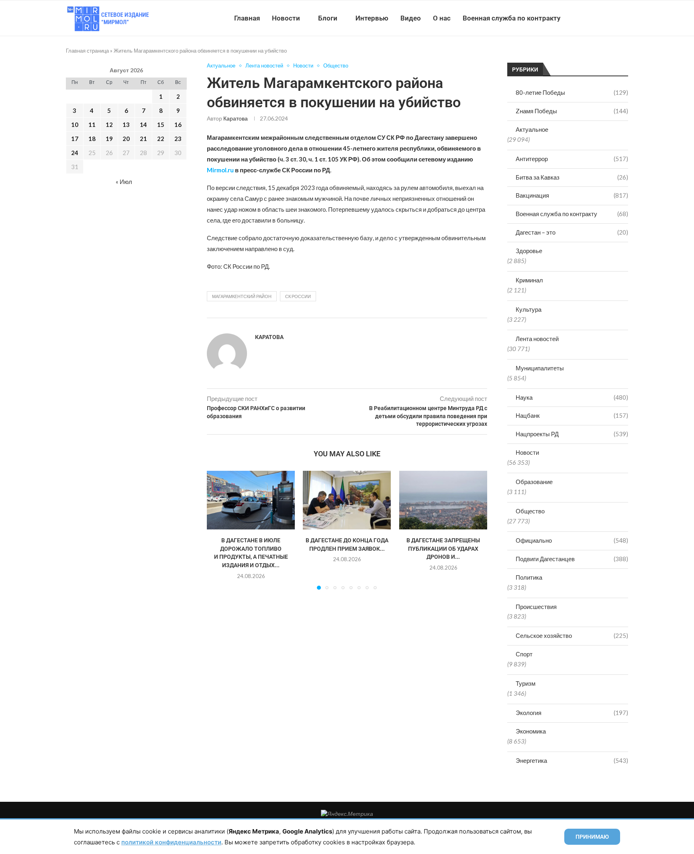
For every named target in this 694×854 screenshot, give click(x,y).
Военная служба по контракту (511, 18)
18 (92, 138)
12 (109, 124)
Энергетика (572, 760)
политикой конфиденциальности (171, 842)
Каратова (235, 118)
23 (178, 138)
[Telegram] (603, 18)
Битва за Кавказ (572, 177)
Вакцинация (572, 195)
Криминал (529, 280)
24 (74, 152)
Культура (528, 309)
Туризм (525, 683)
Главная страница (87, 50)
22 (160, 138)
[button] (218, 530)
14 (143, 124)
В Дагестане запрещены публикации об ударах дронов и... (443, 548)
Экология (572, 712)
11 (92, 124)
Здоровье (529, 250)
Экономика (531, 731)
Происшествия (536, 606)
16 (178, 124)
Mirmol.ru (220, 170)
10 (74, 124)
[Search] (624, 18)
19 (109, 138)
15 (160, 124)
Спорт (524, 654)
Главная (247, 18)
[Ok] (612, 18)
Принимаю (592, 837)
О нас (442, 18)
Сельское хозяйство (572, 635)
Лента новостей (537, 338)
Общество (530, 511)
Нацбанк (572, 415)
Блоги (327, 18)
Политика (529, 577)
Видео (410, 18)
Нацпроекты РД (572, 433)
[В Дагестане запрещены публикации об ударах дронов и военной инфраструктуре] (443, 500)
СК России (298, 296)
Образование (534, 481)
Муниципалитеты (540, 368)
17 (74, 138)
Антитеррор (572, 158)
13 (126, 124)
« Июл (124, 181)
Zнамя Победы (572, 110)
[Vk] (595, 18)
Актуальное (532, 129)
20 (126, 138)
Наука (572, 397)
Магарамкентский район (241, 296)
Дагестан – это (572, 232)
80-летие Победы (572, 92)
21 (143, 138)
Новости (286, 18)
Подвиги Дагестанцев (572, 558)
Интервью (371, 18)
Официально (572, 540)
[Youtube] (586, 18)
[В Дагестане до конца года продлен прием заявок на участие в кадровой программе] (347, 500)
